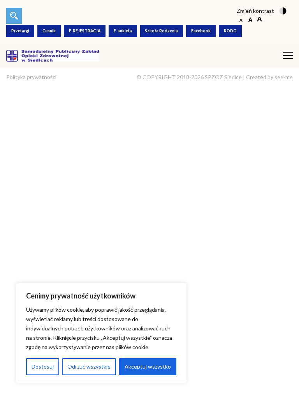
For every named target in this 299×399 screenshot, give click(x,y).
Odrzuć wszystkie (89, 366)
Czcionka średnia (250, 20)
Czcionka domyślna (241, 20)
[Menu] (288, 55)
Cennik (49, 30)
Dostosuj (43, 366)
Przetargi (20, 30)
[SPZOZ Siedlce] (52, 54)
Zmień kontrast (255, 10)
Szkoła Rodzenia (161, 30)
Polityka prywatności (31, 77)
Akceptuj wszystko (148, 366)
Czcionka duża (259, 20)
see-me (283, 77)
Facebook (201, 30)
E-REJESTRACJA (84, 30)
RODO (230, 30)
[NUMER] (14, 16)
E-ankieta (123, 30)
